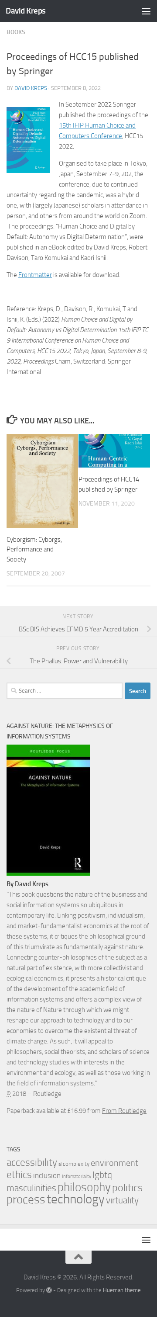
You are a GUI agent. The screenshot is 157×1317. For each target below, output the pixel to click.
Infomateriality (76, 1176)
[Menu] (146, 11)
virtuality (122, 1200)
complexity (76, 1164)
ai (59, 1164)
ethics (19, 1175)
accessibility (32, 1162)
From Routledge (124, 1111)
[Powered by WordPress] (49, 1290)
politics (127, 1188)
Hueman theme (122, 1290)
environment (114, 1163)
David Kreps (26, 11)
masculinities (31, 1187)
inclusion (47, 1175)
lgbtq (102, 1175)
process (26, 1199)
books (16, 32)
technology (76, 1199)
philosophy (84, 1187)
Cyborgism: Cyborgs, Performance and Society (34, 549)
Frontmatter (35, 275)
